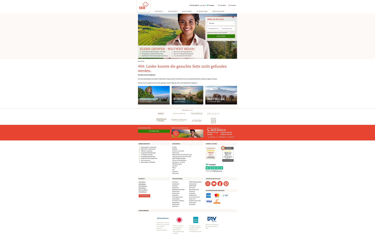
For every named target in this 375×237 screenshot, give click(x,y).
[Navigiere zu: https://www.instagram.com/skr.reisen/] (207, 183)
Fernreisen (175, 186)
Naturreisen (175, 195)
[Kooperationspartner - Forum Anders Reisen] (195, 220)
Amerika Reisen (143, 186)
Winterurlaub (192, 202)
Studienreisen (175, 184)
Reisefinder (172, 11)
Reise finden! (221, 36)
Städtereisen (175, 187)
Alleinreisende (176, 199)
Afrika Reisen (142, 184)
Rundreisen (175, 182)
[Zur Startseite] (143, 5)
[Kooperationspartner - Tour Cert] (179, 220)
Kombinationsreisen (194, 197)
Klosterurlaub (175, 193)
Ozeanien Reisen (143, 190)
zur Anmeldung (154, 131)
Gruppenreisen (193, 195)
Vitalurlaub (192, 191)
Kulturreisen (192, 204)
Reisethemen (187, 11)
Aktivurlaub (192, 187)
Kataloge (233, 5)
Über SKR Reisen (218, 11)
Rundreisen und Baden (178, 200)
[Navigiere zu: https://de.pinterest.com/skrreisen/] (226, 183)
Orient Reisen (142, 188)
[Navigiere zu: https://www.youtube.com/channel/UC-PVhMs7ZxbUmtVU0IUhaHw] (213, 183)
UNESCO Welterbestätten (195, 182)
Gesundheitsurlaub (194, 189)
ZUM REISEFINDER (144, 196)
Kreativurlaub (175, 191)
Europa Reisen (142, 192)
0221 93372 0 (218, 130)
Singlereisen (192, 193)
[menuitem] (159, 11)
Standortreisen (193, 184)
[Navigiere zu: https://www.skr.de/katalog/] (187, 133)
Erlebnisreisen (192, 186)
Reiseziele (159, 11)
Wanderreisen (175, 204)
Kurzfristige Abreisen (177, 197)
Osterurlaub (175, 206)
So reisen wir (202, 11)
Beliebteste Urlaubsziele (178, 189)
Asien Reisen (142, 182)
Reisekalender (175, 202)
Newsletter (223, 5)
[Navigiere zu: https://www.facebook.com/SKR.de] (220, 183)
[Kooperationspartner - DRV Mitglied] (212, 219)
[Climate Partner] (163, 218)
